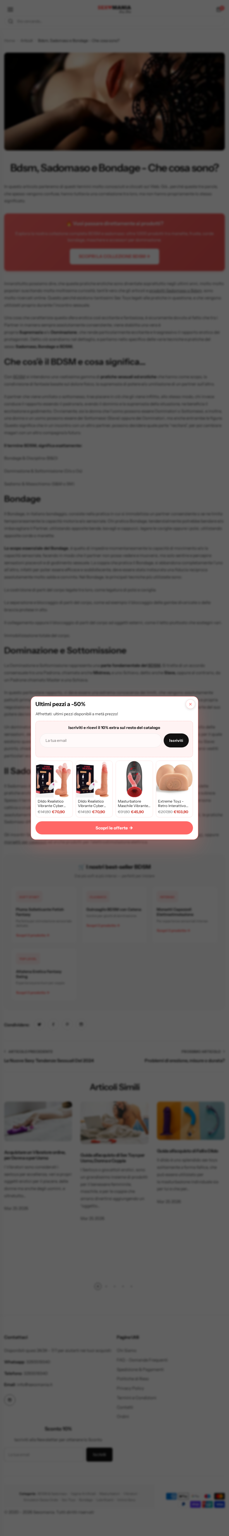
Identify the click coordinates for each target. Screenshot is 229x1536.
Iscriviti (176, 740)
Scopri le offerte (114, 828)
